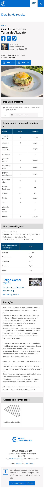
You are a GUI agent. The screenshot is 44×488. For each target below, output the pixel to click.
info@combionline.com (25, 463)
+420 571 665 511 (16, 458)
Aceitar (30, 483)
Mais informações (17, 483)
